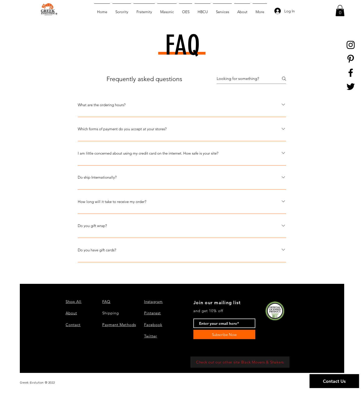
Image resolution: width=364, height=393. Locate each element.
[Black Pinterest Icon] (350, 58)
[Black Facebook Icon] (350, 72)
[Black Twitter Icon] (350, 86)
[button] (340, 10)
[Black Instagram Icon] (350, 44)
